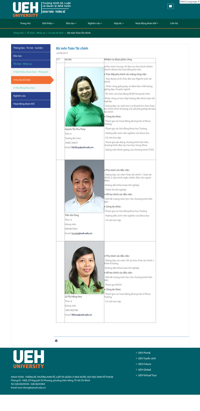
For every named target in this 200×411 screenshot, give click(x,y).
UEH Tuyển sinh (147, 358)
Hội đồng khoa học (25, 88)
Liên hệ (174, 23)
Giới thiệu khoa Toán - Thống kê (31, 72)
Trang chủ (25, 23)
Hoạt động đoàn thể (146, 23)
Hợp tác (118, 23)
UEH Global (144, 370)
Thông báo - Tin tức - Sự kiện (28, 48)
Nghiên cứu (94, 23)
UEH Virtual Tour (147, 375)
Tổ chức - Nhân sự (36, 33)
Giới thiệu (47, 23)
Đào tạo (70, 23)
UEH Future (144, 364)
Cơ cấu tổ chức (56, 33)
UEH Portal (144, 353)
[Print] (56, 341)
